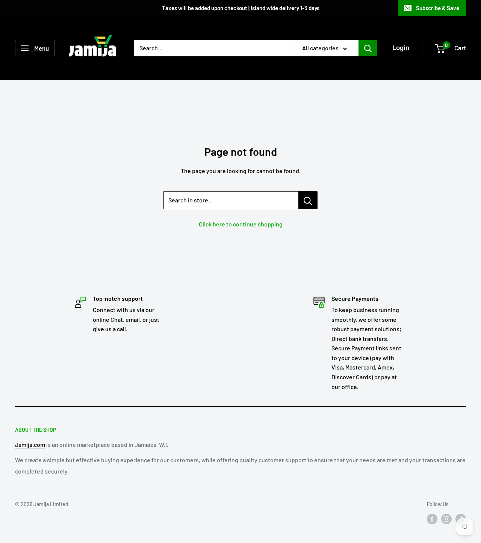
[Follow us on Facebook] (432, 518)
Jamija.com (30, 444)
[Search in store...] (308, 200)
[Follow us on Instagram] (446, 518)
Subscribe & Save (437, 8)
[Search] (367, 48)
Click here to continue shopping (241, 224)
